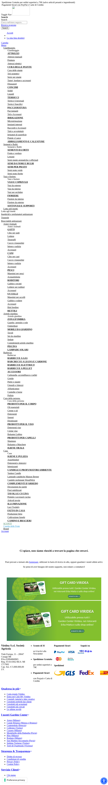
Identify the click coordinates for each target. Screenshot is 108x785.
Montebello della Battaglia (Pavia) (22, 733)
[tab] (54, 688)
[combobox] (14, 22)
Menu (3, 45)
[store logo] (21, 14)
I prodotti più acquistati (17, 704)
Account (5, 531)
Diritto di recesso (14, 756)
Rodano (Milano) (14, 738)
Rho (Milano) (13, 735)
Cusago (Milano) (14, 730)
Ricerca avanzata (8, 25)
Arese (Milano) (13, 720)
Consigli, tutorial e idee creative (21, 699)
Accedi (10, 33)
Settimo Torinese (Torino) (18, 743)
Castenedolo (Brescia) (16, 725)
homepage (33, 562)
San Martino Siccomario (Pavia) (21, 740)
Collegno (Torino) (15, 728)
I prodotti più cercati (16, 707)
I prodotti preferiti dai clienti (19, 701)
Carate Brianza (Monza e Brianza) (22, 723)
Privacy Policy (13, 761)
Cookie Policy (13, 764)
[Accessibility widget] (104, 781)
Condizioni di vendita (16, 759)
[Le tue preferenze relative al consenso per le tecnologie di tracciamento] (14, 780)
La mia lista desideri (15, 38)
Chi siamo (11, 775)
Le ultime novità (14, 709)
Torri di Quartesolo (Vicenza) (20, 746)
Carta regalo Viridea (16, 694)
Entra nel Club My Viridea (18, 696)
